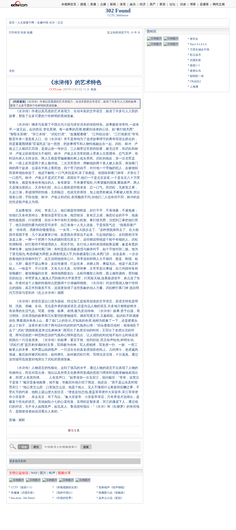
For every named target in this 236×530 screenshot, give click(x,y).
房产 (153, 4)
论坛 (172, 4)
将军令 (194, 39)
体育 (123, 4)
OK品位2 (195, 81)
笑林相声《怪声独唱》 (112, 487)
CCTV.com (55, 89)
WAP (34, 473)
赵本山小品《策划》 (111, 498)
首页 (12, 22)
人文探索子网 (26, 22)
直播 (93, 4)
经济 (143, 4)
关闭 (12, 71)
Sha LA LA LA (198, 44)
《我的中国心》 (64, 492)
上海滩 (194, 86)
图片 (43, 473)
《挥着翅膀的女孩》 (67, 487)
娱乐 (133, 4)
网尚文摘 (219, 4)
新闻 (113, 4)
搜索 (86, 447)
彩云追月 (195, 54)
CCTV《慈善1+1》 (22, 487)
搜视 (83, 4)
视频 (24, 447)
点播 (103, 4)
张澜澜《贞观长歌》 (23, 492)
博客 (193, 4)
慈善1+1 (195, 65)
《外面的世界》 (64, 498)
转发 (23, 32)
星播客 (204, 4)
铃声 (52, 473)
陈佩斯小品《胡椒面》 (112, 492)
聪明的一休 (197, 76)
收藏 (29, 32)
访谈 (182, 4)
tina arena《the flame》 (24, 498)
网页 (36, 447)
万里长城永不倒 (199, 49)
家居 (162, 4)
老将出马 (195, 70)
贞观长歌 (195, 60)
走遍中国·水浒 (46, 22)
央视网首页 (68, 4)
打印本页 (14, 32)
